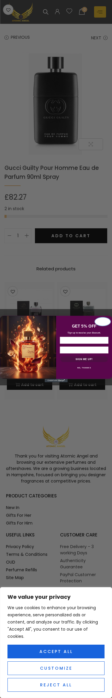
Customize (56, 668)
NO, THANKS (84, 368)
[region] (56, 642)
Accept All (56, 651)
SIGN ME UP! (84, 359)
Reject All (56, 685)
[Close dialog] (102, 321)
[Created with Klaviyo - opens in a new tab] (56, 380)
